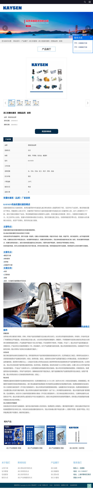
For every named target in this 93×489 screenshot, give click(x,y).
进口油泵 (54, 468)
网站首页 (16, 41)
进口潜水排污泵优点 (25, 468)
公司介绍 (5, 468)
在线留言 (5, 474)
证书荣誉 (5, 471)
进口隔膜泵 (55, 471)
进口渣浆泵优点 (23, 471)
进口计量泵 (55, 477)
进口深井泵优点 (23, 474)
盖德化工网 (64, 485)
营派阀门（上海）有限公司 (39, 485)
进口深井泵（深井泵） (78, 448)
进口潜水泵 (55, 474)
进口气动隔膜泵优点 (25, 477)
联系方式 (5, 477)
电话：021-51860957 (80, 471)
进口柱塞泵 (33, 41)
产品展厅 (24, 41)
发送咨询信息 (46, 131)
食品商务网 (73, 485)
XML (51, 485)
